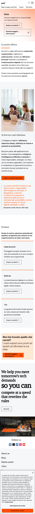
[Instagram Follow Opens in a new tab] (20, 444)
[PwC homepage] (3, 2)
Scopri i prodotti (12, 262)
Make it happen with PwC (9, 7)
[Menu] (32, 3)
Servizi (21, 7)
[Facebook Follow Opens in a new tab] (17, 444)
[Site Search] (29, 3)
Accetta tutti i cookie (17, 510)
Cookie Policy (9, 502)
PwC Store (29, 7)
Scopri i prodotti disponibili (12, 178)
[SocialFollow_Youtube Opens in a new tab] (24, 444)
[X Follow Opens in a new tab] (13, 444)
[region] (17, 492)
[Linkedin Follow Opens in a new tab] (10, 444)
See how (6, 409)
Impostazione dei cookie (17, 505)
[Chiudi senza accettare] (33, 473)
